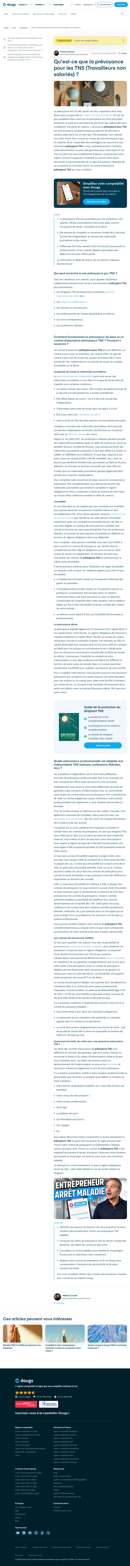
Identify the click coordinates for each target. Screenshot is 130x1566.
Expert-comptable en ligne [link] (26, 1431)
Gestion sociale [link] (21, 1438)
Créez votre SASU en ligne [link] (26, 1476)
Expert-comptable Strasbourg (66, 1459)
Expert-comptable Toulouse (65, 1462)
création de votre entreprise (97, 115)
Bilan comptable (22, 1441)
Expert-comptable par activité (27, 1435)
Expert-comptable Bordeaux (65, 1431)
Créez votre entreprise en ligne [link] (28, 1473)
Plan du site (19, 1555)
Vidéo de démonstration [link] (64, 1493)
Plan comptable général (64, 1486)
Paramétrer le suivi (35, 1555)
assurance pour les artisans (68, 818)
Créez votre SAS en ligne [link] (25, 1479)
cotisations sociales (88, 414)
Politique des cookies (83, 1547)
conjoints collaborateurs (74, 301)
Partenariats (20, 1514)
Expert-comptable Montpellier (66, 1448)
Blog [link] (55, 1473)
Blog (6, 14)
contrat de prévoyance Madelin (86, 946)
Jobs (17, 1510)
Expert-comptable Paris (63, 1455)
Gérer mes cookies (102, 1547)
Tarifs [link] (17, 1455)
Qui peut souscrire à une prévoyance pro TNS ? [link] (25, 39)
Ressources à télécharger (44, 14)
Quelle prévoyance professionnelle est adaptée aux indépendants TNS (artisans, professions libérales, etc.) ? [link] (25, 57)
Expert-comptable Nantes (64, 1452)
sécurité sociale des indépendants (75, 376)
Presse (18, 1517)
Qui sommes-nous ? (23, 1507)
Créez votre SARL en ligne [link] (26, 1483)
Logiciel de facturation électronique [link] (30, 1448)
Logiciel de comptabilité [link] (25, 1452)
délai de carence (77, 434)
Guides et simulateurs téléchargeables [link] (70, 1479)
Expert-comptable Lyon (63, 1441)
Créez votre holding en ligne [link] (27, 1493)
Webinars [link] (58, 1483)
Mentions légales (21, 1547)
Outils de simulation (20, 14)
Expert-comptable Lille (63, 1438)
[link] (104, 4)
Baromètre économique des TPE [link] (67, 1497)
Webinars (63, 14)
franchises (112, 1064)
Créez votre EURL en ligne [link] (26, 1486)
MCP (17, 1521)
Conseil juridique (22, 1445)
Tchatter (57, 1507)
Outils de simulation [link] (62, 1476)
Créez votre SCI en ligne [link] (25, 1490)
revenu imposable (115, 958)
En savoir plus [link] (59, 1303)
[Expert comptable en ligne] (9, 4)
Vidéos (73, 14)
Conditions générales (39, 1547)
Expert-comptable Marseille (65, 1445)
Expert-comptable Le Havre (65, 1435)
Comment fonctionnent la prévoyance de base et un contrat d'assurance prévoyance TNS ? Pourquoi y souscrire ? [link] (25, 47)
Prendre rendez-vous (62, 1510)
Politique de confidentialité (61, 1547)
